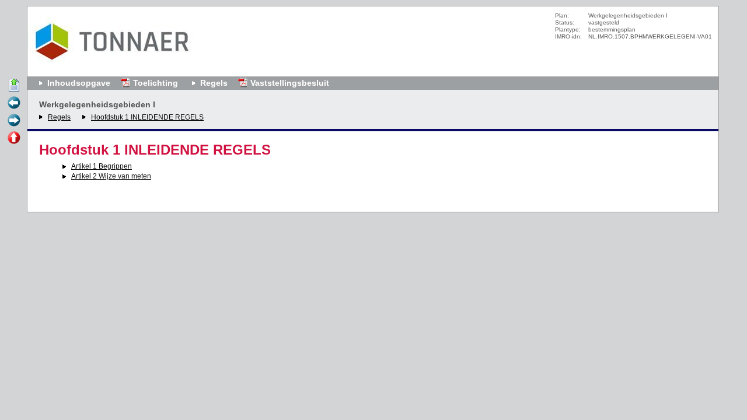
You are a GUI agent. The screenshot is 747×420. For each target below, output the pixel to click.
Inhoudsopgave (78, 83)
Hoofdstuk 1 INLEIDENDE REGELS (147, 117)
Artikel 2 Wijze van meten (111, 176)
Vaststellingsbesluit (289, 83)
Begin (14, 86)
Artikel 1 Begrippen (101, 166)
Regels (59, 117)
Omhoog (14, 138)
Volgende (14, 121)
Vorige (14, 103)
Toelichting (155, 83)
